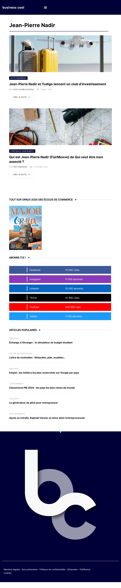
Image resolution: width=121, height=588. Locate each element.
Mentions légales (12, 569)
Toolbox (14, 338)
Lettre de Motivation (20, 353)
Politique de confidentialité (52, 569)
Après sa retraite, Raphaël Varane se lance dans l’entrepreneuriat (47, 417)
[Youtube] (116, 569)
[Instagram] (110, 571)
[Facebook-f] (110, 569)
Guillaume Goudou (23, 89)
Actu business (17, 414)
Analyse (13, 369)
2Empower (72, 569)
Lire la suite (20, 97)
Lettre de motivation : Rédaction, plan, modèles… (37, 357)
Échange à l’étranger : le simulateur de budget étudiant (40, 342)
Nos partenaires (29, 569)
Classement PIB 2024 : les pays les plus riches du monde (42, 387)
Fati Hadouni (20, 167)
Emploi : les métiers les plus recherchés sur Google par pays (44, 372)
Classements (16, 384)
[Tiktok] (104, 571)
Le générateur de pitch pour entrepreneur (33, 402)
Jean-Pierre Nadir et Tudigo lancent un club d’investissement (57, 84)
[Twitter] (104, 569)
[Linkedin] (116, 571)
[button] (45, 7)
